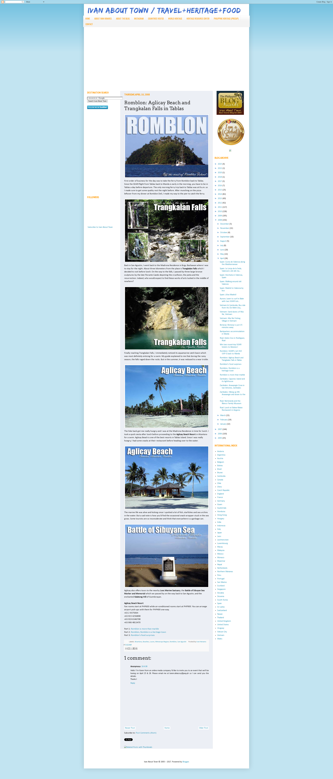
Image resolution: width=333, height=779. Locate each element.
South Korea (222, 600)
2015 (220, 190)
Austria (220, 458)
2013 (220, 198)
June (222, 250)
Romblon (173, 642)
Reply (132, 683)
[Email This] (126, 648)
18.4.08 (144, 667)
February (224, 420)
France (220, 497)
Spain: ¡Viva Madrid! (228, 295)
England (220, 494)
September (225, 237)
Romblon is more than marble (145, 629)
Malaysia (220, 550)
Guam (219, 505)
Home (167, 728)
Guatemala (221, 508)
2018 (220, 177)
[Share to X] (131, 648)
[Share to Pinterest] (136, 648)
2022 (220, 168)
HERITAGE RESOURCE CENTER (198, 18)
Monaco (220, 558)
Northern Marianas (225, 572)
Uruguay (220, 628)
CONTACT (89, 24)
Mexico (220, 554)
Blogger (185, 762)
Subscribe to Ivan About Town (100, 227)
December (224, 224)
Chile (219, 483)
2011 (220, 207)
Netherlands (222, 568)
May (222, 254)
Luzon (152, 642)
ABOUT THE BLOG (123, 18)
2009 (220, 216)
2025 (220, 164)
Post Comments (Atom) (146, 733)
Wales (219, 639)
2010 (220, 211)
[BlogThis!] (129, 648)
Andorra (220, 451)
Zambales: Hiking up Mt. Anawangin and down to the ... (232, 394)
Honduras (221, 512)
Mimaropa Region (162, 642)
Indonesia (221, 526)
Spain (219, 603)
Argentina (221, 455)
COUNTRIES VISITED (156, 18)
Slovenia (220, 596)
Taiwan (220, 614)
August (223, 241)
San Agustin (181, 642)
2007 (220, 429)
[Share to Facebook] (134, 648)
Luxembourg (222, 543)
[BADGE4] (231, 148)
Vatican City (222, 632)
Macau (220, 547)
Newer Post (130, 728)
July (222, 246)
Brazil (219, 469)
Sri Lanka (221, 607)
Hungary (220, 519)
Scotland (221, 586)
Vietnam (220, 635)
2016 (220, 186)
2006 (220, 434)
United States (223, 625)
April (222, 258)
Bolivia (220, 466)
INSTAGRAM (139, 18)
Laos (219, 536)
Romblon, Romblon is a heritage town (148, 632)
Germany (221, 501)
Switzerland (222, 610)
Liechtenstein (223, 540)
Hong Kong (222, 515)
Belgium (220, 462)
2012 (220, 203)
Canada (220, 480)
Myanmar (221, 561)
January (223, 424)
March (223, 415)
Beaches (146, 642)
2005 (220, 438)
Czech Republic (223, 490)
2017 (220, 181)
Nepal (219, 565)
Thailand (220, 618)
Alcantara (138, 642)
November (225, 228)
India (219, 522)
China (219, 487)
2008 (220, 220)
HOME (87, 18)
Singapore (221, 589)
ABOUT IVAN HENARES (103, 18)
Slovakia (220, 593)
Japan (219, 533)
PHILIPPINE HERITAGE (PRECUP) (226, 18)
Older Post (203, 728)
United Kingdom (224, 621)
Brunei (220, 473)
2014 (220, 194)
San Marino (222, 582)
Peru (219, 575)
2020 (220, 173)
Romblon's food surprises (143, 635)
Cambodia (221, 476)
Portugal (220, 579)
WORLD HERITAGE (175, 18)
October (224, 233)
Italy (219, 529)
